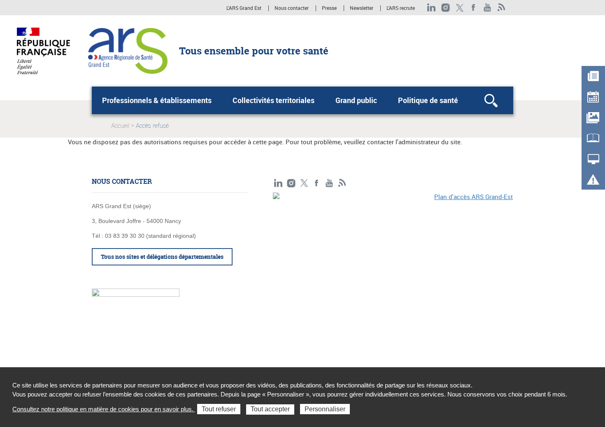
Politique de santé (428, 100)
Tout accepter (270, 409)
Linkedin (431, 7)
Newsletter (361, 8)
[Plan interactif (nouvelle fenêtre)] (393, 249)
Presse (329, 8)
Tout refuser (219, 409)
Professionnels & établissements (157, 100)
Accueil (120, 125)
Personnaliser (325, 409)
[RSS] (501, 7)
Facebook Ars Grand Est (473, 7)
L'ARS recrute (400, 8)
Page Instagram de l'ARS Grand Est (445, 7)
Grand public (356, 100)
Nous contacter (292, 8)
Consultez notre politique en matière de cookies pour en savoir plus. (103, 409)
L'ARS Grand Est (243, 8)
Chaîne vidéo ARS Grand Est (487, 7)
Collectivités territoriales (273, 100)
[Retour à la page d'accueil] (128, 50)
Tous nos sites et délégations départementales (162, 256)
